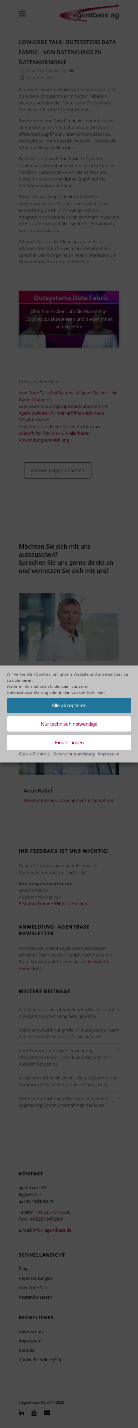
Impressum (108, 754)
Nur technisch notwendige (69, 724)
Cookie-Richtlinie (34, 754)
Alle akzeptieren (69, 705)
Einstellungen (69, 742)
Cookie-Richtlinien (88, 692)
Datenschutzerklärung (27, 692)
